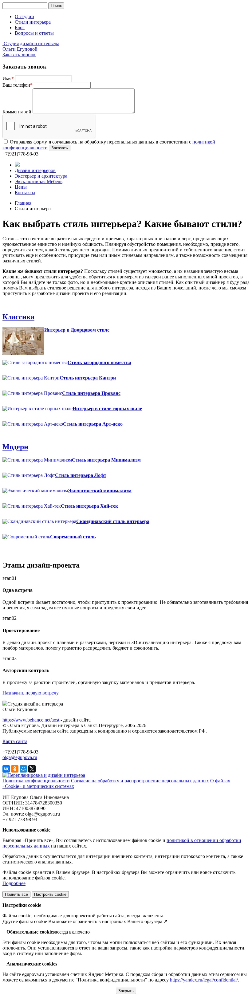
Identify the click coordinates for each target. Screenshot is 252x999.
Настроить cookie (50, 894)
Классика (18, 317)
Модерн (15, 447)
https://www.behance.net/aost (30, 719)
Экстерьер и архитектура (41, 176)
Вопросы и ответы (34, 33)
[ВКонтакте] (6, 769)
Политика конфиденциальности (36, 780)
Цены (21, 187)
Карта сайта (14, 741)
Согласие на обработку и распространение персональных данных (140, 780)
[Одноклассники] (14, 769)
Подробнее (14, 883)
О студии (24, 16)
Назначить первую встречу (30, 692)
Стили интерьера (33, 22)
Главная (23, 203)
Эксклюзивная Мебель (38, 181)
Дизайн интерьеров (35, 170)
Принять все (16, 894)
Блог (20, 27)
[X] (32, 769)
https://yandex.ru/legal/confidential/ (204, 979)
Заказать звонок (19, 54)
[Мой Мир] (23, 769)
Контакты (25, 192)
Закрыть (126, 991)
